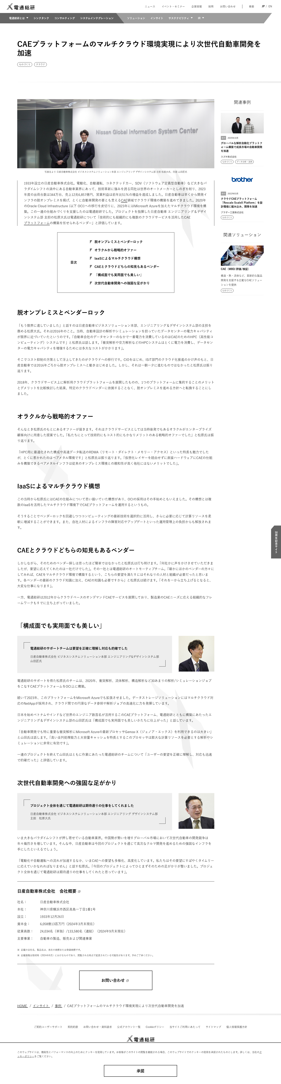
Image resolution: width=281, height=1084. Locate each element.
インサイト (156, 18)
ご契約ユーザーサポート (48, 1027)
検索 (251, 6)
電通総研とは (17, 18)
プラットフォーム (37, 223)
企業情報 (196, 6)
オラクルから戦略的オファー (115, 250)
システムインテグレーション (97, 18)
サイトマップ (213, 1027)
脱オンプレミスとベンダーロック (118, 241)
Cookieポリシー (155, 1027)
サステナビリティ (178, 18)
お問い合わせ (228, 6)
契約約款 (73, 1027)
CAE (124, 200)
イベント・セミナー (173, 6)
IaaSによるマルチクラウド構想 (117, 258)
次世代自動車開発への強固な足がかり (122, 283)
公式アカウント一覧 (128, 1027)
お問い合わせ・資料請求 (97, 1027)
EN (270, 6)
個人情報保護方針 (236, 1027)
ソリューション (136, 18)
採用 (211, 6)
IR (199, 18)
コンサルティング (64, 18)
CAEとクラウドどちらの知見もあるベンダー (126, 266)
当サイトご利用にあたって (185, 1027)
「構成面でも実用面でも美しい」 (118, 274)
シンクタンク (41, 18)
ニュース (150, 6)
